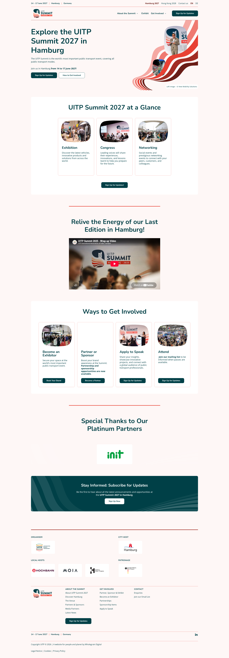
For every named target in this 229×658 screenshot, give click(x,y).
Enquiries (138, 593)
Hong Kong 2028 (168, 3)
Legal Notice (36, 651)
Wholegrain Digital (93, 644)
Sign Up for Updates (185, 13)
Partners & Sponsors (74, 604)
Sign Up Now (114, 501)
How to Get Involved (72, 75)
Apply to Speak (106, 608)
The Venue (70, 600)
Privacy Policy (59, 651)
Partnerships (105, 600)
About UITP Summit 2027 (76, 593)
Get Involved (157, 13)
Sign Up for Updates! (114, 185)
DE (196, 3)
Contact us (183, 3)
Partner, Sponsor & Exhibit (112, 593)
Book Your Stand (54, 380)
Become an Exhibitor (109, 596)
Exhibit (145, 13)
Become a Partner (93, 380)
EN (191, 3)
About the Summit (126, 13)
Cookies (47, 651)
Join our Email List (142, 596)
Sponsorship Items (108, 604)
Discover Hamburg (73, 596)
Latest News (70, 612)
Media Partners (72, 608)
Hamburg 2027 (152, 3)
